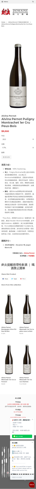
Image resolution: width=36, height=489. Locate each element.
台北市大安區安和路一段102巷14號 (18, 404)
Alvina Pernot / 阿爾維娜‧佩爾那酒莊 (18, 22)
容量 (3, 144)
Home (3, 22)
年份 (3, 136)
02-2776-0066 (18, 412)
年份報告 (31, 256)
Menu (6, 2)
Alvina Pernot (29, 253)
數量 (3, 152)
